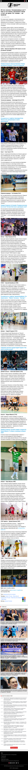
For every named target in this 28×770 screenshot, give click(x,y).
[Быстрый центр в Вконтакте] (14, 762)
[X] (23, 599)
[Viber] (25, 599)
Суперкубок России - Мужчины (8, 597)
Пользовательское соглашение (8, 754)
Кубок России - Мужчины (11, 596)
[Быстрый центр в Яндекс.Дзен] (10, 762)
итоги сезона (12, 594)
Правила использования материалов (10, 760)
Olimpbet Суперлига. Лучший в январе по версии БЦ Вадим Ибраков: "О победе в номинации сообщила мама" (13, 431)
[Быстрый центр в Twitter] (16, 762)
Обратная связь (5, 759)
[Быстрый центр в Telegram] (12, 762)
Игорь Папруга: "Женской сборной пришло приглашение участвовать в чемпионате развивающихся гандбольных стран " (14, 741)
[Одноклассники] (25, 598)
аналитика (5, 594)
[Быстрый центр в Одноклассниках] (18, 762)
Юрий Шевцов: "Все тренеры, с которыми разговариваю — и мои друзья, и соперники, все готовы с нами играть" (15, 729)
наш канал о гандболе (16, 590)
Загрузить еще (14, 747)
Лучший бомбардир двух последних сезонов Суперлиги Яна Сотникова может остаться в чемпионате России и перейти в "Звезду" (15, 735)
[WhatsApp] (23, 601)
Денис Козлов (8, 601)
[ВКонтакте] (23, 598)
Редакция (3, 756)
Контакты (3, 757)
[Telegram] (25, 601)
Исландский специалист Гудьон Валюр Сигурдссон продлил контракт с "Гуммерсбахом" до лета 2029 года (15, 739)
